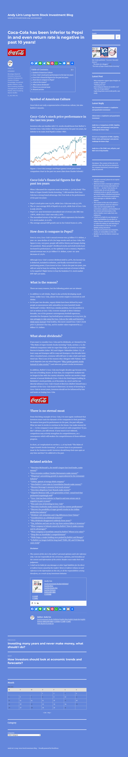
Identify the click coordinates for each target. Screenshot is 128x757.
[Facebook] (32, 603)
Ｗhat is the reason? (40, 82)
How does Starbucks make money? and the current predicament (56, 507)
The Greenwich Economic (100, 107)
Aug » (49, 713)
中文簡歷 (35, 596)
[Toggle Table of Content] (71, 69)
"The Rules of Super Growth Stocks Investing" (106, 66)
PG (17, 95)
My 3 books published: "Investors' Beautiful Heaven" (105, 61)
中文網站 (35, 598)
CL (8, 95)
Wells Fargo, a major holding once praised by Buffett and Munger (57, 537)
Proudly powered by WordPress (48, 748)
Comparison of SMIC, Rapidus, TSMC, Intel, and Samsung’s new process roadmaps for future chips (106, 127)
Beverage (11, 74)
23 (54, 704)
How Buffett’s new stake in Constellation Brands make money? (56, 484)
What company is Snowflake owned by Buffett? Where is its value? (57, 532)
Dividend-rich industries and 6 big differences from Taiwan (54, 515)
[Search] (118, 37)
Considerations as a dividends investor (46, 518)
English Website (50, 590)
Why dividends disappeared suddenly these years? (51, 521)
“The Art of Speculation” (102, 89)
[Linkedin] (38, 603)
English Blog (48, 586)
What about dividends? (41, 85)
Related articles (38, 89)
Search (94, 33)
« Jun (44, 713)
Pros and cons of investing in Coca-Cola (47, 504)
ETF (21, 78)
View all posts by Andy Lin (45, 623)
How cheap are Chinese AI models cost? (106, 87)
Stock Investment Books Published (56, 584)
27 (20, 708)
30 (54, 708)
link (108, 234)
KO (11, 95)
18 (76, 700)
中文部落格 (47, 594)
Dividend (16, 78)
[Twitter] (35, 603)
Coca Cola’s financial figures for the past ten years (50, 77)
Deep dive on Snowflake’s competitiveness (48, 534)
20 (20, 704)
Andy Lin (11, 68)
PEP (14, 95)
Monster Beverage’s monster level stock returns (50, 487)
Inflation (15, 84)
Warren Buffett (12, 93)
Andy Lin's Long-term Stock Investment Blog (40, 15)
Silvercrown (96, 116)
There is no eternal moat (41, 87)
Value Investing (18, 90)
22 (43, 704)
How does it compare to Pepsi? (43, 80)
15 (43, 700)
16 (54, 700)
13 (20, 700)
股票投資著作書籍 (50, 592)
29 (43, 708)
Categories (11, 733)
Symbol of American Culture (43, 73)
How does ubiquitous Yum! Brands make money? (50, 490)
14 (31, 700)
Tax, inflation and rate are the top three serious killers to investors (57, 523)
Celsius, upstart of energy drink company (47, 482)
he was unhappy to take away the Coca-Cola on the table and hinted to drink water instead (58, 319)
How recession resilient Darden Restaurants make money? (54, 473)
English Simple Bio (51, 588)
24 (65, 704)
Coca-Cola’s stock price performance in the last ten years (53, 75)
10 (65, 697)
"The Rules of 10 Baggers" (100, 64)
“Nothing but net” (100, 85)
